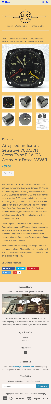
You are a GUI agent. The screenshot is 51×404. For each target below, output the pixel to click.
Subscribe (42, 386)
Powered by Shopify (38, 393)
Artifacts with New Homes (18, 39)
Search (25, 337)
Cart (47, 2)
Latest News (25, 287)
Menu (7, 2)
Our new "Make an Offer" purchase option (25, 292)
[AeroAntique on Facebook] (25, 353)
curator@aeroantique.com (23, 366)
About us (25, 340)
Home (4, 39)
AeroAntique (24, 393)
